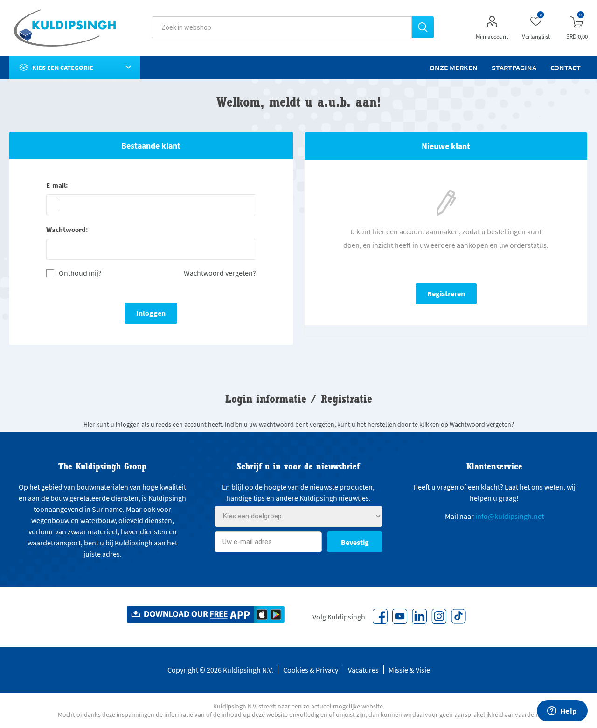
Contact (565, 67)
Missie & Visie (409, 669)
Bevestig (355, 542)
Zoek (423, 27)
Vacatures (363, 669)
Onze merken (454, 67)
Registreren (446, 293)
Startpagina (514, 67)
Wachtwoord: (67, 229)
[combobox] (282, 27)
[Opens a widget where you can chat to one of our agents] (562, 711)
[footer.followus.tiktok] (458, 616)
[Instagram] (439, 616)
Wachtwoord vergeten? (220, 273)
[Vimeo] (419, 616)
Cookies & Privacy (310, 669)
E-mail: (57, 185)
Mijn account (492, 37)
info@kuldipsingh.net (509, 516)
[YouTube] (399, 616)
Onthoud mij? (80, 273)
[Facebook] (380, 616)
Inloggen (151, 313)
